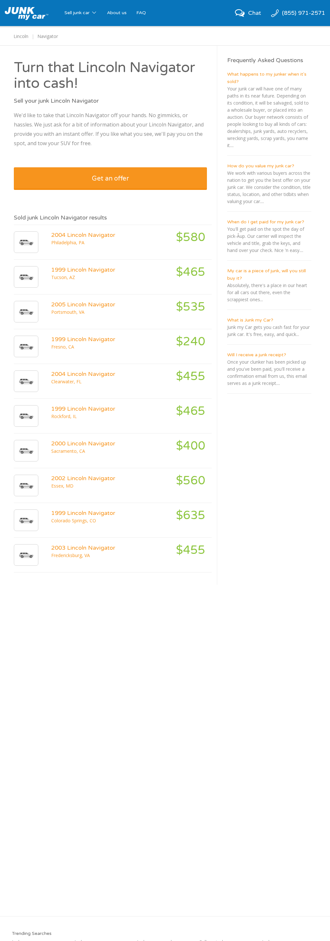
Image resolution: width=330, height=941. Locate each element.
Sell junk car (77, 12)
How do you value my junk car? (260, 166)
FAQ (141, 12)
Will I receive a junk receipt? (256, 355)
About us (117, 12)
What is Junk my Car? (250, 320)
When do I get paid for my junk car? (265, 222)
